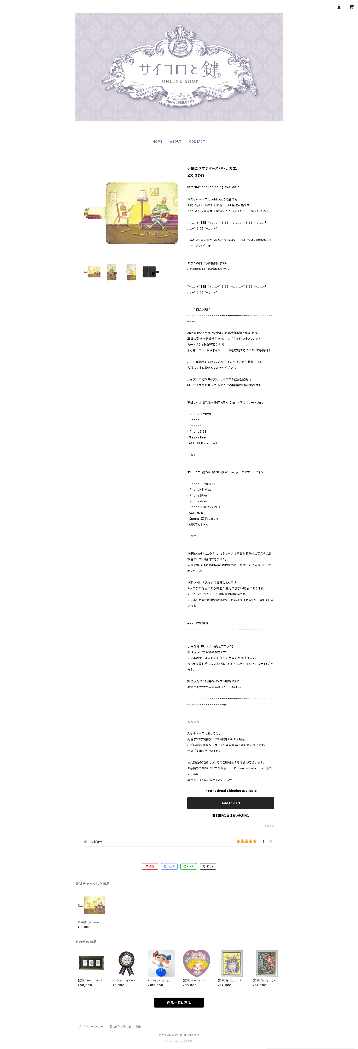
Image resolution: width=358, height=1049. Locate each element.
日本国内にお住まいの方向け (230, 815)
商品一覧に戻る (179, 1003)
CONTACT (197, 141)
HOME (157, 141)
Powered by (174, 1041)
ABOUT (175, 141)
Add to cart (230, 803)
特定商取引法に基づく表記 (125, 1026)
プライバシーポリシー (91, 1026)
